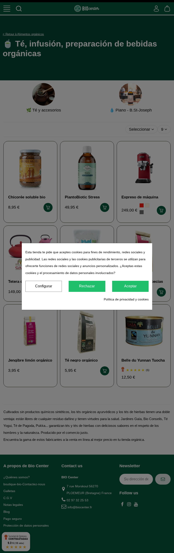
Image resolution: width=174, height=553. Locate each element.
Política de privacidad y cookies (126, 299)
